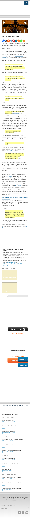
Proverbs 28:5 (15, 500)
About (23, 503)
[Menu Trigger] (26, 3)
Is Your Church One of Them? (8, 420)
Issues (19, 503)
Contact (3, 505)
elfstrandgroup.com (11, 262)
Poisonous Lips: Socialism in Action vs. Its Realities (11, 477)
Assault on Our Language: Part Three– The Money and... (13, 463)
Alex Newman (5, 446)
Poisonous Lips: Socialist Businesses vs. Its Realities (11, 482)
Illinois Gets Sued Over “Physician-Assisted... (10, 425)
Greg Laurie (9, 176)
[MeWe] (16, 41)
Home (2, 503)
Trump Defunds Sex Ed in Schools (8, 458)
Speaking (16, 503)
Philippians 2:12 (16, 113)
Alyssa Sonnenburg (6, 421)
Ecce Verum (5, 470)
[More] (24, 41)
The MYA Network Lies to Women (8, 431)
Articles (5, 503)
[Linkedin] (11, 41)
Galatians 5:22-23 (11, 150)
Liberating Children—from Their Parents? (10, 444)
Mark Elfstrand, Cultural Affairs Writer (13, 37)
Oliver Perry (5, 478)
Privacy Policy (12, 505)
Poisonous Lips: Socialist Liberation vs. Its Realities (11, 488)
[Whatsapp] (21, 41)
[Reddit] (8, 41)
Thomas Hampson (6, 465)
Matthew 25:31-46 (6, 57)
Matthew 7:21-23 (19, 56)
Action (12, 503)
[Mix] (18, 41)
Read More (4, 422)
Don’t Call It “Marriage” (6, 469)
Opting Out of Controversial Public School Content (11, 450)
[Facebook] (3, 41)
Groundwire (18, 185)
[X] (6, 41)
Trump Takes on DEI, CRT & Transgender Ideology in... (12, 439)
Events (9, 503)
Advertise (7, 505)
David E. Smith (6, 440)
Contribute (27, 503)
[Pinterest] (13, 41)
